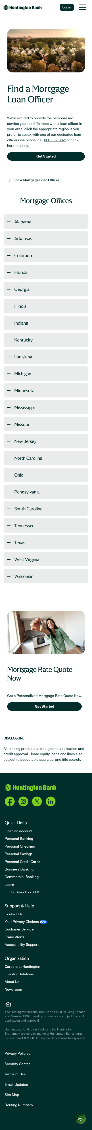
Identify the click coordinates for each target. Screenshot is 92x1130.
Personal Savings (19, 854)
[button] (46, 221)
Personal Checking (20, 846)
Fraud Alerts (14, 937)
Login (66, 7)
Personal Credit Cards (22, 862)
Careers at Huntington (22, 966)
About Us (12, 982)
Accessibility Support (22, 944)
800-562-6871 (55, 140)
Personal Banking (19, 839)
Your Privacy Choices (22, 922)
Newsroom (13, 989)
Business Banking (19, 869)
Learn (9, 884)
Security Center (17, 1064)
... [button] (5, 180)
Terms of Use (15, 1074)
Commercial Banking (22, 877)
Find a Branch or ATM (22, 892)
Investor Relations (19, 974)
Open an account (18, 831)
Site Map (12, 1095)
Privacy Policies (17, 1053)
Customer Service (19, 929)
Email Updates (16, 1084)
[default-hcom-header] (23, 7)
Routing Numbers (19, 1105)
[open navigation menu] (82, 7)
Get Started (46, 156)
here (11, 146)
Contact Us (14, 914)
